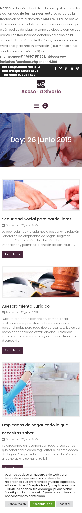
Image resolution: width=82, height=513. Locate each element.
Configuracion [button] (16, 504)
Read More (12, 254)
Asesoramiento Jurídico (26, 306)
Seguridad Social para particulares (37, 219)
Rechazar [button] (64, 504)
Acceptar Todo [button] (42, 504)
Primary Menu (37, 106)
